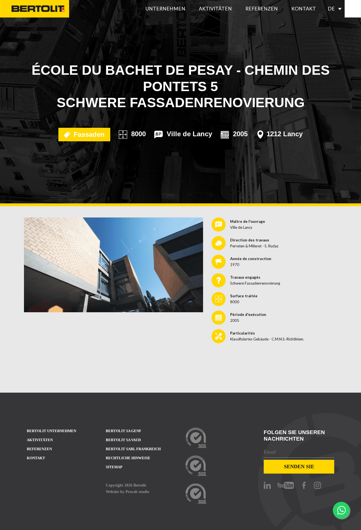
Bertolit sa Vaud (123, 440)
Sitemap (114, 467)
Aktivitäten (215, 9)
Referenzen (261, 9)
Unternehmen (165, 9)
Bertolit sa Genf (123, 431)
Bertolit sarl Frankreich (133, 449)
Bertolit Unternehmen (51, 431)
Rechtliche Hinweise (128, 458)
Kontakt (303, 9)
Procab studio (137, 491)
